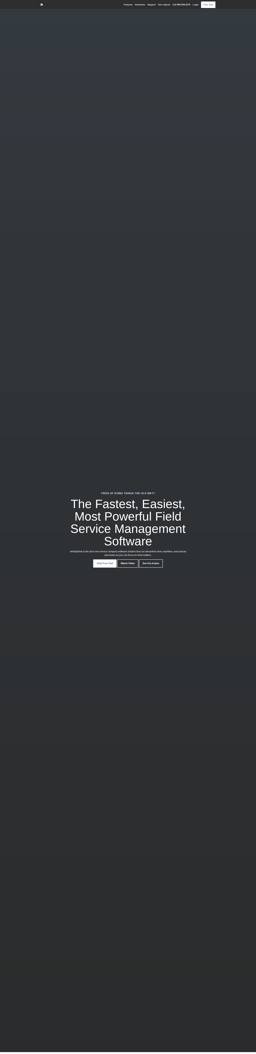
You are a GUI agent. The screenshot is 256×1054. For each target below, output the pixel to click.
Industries (140, 4)
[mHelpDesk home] (55, 5)
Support (152, 4)
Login (196, 4)
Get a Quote (164, 4)
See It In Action (151, 563)
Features (128, 4)
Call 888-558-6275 (181, 4)
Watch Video (128, 563)
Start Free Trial (105, 563)
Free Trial (208, 4)
